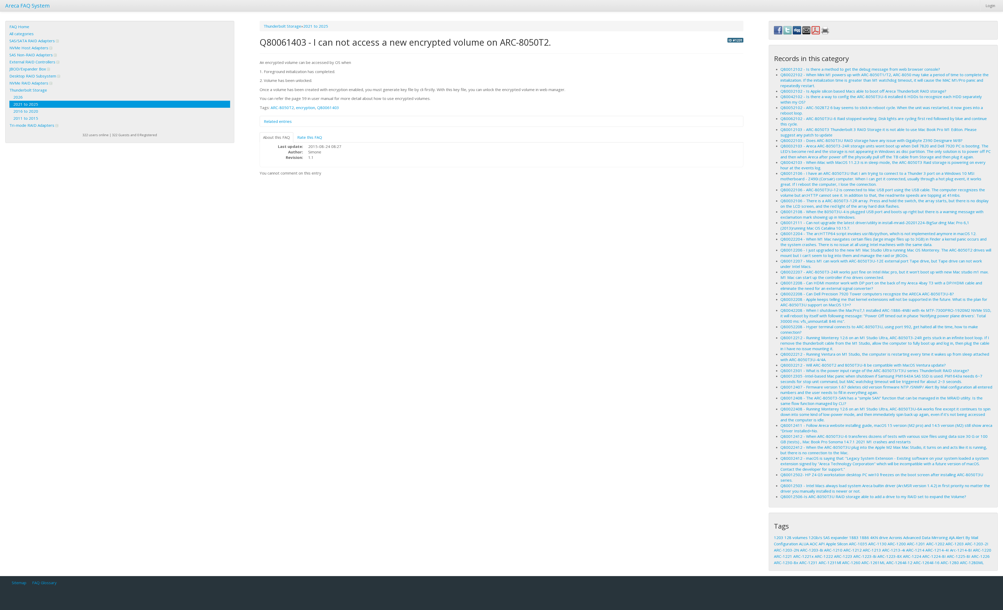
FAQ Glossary (44, 582)
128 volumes (796, 537)
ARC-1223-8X (889, 556)
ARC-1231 (808, 562)
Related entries (278, 121)
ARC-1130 (877, 543)
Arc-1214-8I (961, 550)
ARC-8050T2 (282, 107)
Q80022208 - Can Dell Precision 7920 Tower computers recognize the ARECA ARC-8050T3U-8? (867, 293)
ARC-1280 (950, 562)
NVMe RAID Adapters (29, 83)
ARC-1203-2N (786, 550)
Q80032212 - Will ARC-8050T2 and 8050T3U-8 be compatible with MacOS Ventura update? (863, 365)
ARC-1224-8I (934, 556)
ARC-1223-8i (864, 556)
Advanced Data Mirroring (925, 537)
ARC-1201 (916, 543)
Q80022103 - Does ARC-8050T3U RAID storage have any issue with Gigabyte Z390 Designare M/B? (871, 140)
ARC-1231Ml (830, 562)
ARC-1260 (851, 562)
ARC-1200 (897, 543)
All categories (21, 33)
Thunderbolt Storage (28, 90)
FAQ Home (19, 26)
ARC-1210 (833, 550)
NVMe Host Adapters (29, 47)
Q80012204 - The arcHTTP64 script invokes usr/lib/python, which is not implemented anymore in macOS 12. (878, 233)
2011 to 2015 (25, 118)
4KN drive (879, 537)
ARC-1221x (803, 556)
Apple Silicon (837, 543)
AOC (814, 543)
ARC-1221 (783, 556)
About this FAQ (276, 137)
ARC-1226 (980, 556)
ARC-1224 (912, 556)
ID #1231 (735, 40)
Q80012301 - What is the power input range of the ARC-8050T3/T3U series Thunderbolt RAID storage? (874, 370)
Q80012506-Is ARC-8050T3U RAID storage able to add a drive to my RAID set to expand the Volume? (873, 496)
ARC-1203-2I (976, 543)
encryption (305, 107)
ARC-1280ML (972, 562)
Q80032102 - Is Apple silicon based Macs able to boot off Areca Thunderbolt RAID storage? (863, 91)
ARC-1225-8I (958, 556)
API (822, 543)
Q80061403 (328, 107)
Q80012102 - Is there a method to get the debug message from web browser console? (860, 69)
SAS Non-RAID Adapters (31, 54)
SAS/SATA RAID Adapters (32, 40)
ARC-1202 (935, 543)
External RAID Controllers (32, 61)
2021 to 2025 (25, 104)
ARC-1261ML (873, 562)
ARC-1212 (852, 550)
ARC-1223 (843, 556)
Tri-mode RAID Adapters (32, 125)
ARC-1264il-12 (899, 562)
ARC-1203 (955, 543)
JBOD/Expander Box (28, 68)
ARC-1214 (915, 550)
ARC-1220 (982, 550)
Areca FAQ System (27, 5)
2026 (18, 97)
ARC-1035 (858, 543)
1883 (854, 537)
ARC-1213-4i (893, 550)
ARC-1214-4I (937, 550)
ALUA (804, 543)
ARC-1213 (872, 550)
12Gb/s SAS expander (828, 537)
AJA (952, 537)
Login (990, 5)
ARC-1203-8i (811, 550)
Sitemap (19, 582)
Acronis (895, 537)
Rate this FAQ (309, 137)
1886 (864, 537)
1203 (778, 537)
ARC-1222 (824, 556)
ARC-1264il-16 (926, 562)
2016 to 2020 (25, 111)
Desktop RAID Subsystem (33, 76)
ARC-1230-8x (786, 562)
